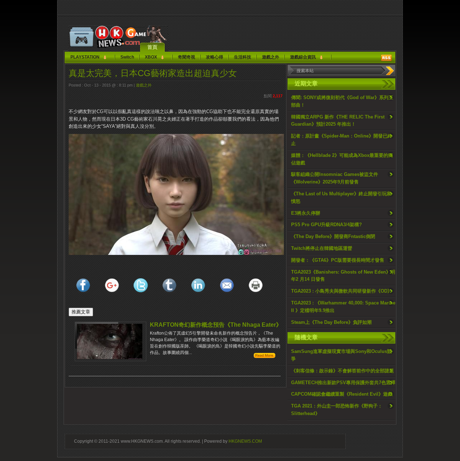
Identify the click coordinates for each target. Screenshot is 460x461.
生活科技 (242, 57)
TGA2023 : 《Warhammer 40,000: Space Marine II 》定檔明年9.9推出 (343, 306)
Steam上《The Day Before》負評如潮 (331, 322)
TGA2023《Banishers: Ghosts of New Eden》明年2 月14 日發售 (343, 275)
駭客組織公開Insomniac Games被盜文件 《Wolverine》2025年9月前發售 (334, 178)
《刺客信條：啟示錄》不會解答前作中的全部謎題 (342, 370)
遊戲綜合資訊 (303, 57)
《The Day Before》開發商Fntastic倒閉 (333, 236)
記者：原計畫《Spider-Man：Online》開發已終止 (341, 139)
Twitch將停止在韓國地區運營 (321, 248)
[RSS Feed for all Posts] (386, 58)
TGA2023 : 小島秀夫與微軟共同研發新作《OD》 (341, 291)
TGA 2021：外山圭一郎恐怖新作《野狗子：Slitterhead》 (336, 409)
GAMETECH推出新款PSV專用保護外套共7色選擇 (343, 382)
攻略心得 (214, 57)
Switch (127, 57)
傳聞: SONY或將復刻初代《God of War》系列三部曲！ (342, 101)
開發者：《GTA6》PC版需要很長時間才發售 (337, 260)
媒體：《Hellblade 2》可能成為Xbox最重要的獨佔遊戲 (342, 159)
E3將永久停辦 (305, 213)
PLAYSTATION (85, 57)
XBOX (151, 57)
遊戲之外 (270, 57)
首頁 (152, 47)
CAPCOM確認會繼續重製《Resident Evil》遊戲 (341, 394)
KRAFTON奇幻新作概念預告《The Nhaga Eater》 (216, 325)
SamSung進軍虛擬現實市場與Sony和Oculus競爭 (341, 355)
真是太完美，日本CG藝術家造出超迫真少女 (153, 73)
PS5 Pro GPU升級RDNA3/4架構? (326, 224)
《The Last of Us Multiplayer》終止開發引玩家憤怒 (341, 197)
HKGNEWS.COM (245, 441)
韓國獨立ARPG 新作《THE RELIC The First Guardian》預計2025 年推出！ (338, 120)
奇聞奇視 (186, 57)
